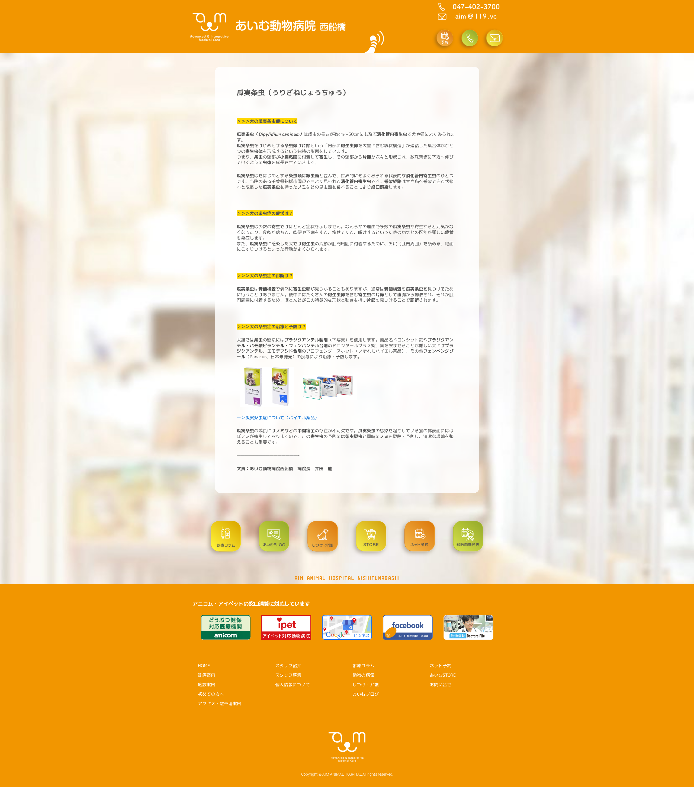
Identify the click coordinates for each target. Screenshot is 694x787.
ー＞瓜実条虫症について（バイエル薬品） (278, 418)
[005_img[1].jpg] (330, 387)
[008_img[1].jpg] (284, 387)
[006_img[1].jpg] (251, 387)
